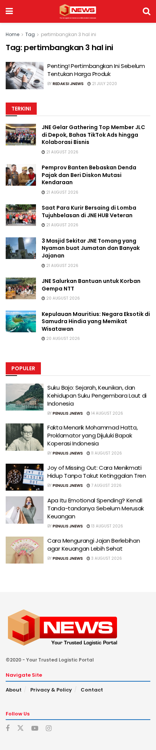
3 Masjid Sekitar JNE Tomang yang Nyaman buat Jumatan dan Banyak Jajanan (91, 248)
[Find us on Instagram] (48, 728)
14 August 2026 (106, 413)
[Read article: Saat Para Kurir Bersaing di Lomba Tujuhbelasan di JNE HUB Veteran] (21, 215)
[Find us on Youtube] (34, 728)
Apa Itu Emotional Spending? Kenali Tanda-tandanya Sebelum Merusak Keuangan (95, 508)
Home (12, 34)
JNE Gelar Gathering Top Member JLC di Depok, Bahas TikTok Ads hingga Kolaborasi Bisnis (93, 134)
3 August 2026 (106, 558)
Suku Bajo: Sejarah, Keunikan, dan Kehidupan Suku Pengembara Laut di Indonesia (97, 395)
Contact (92, 689)
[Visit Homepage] (77, 11)
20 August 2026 (62, 298)
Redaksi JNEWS (68, 84)
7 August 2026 (106, 485)
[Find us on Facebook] (7, 728)
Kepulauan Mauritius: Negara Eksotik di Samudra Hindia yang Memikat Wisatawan (96, 321)
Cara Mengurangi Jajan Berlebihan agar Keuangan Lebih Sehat (93, 545)
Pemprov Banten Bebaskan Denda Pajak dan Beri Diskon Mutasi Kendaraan (89, 175)
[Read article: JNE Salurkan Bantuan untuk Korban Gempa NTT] (21, 288)
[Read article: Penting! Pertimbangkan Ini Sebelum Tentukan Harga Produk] (25, 75)
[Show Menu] (9, 11)
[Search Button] (146, 11)
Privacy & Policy (51, 689)
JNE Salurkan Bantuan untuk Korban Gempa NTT (91, 284)
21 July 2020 (104, 84)
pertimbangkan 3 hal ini (68, 34)
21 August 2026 (61, 152)
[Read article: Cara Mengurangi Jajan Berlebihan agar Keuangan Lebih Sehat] (25, 550)
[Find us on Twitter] (20, 728)
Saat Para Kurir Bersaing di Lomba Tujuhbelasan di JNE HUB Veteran (89, 211)
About (14, 689)
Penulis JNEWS (68, 413)
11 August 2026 (106, 453)
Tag (30, 34)
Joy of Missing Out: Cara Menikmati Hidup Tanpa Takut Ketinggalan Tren (96, 472)
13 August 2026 (106, 526)
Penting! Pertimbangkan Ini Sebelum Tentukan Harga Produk (96, 70)
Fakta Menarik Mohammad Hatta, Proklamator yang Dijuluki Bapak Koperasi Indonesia (92, 435)
